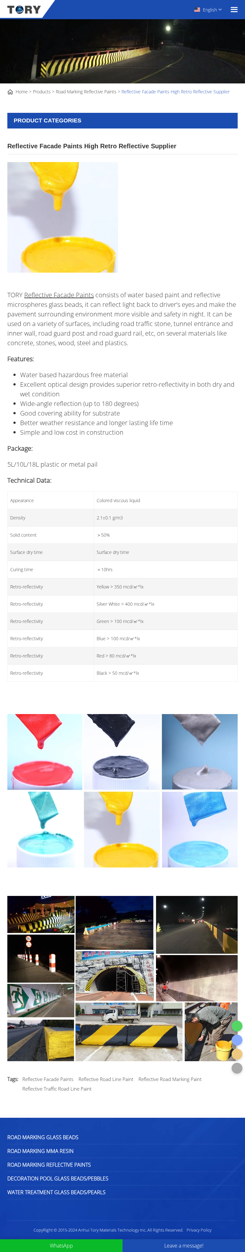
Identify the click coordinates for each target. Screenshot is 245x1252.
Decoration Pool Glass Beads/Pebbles (57, 1178)
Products (42, 92)
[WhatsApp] (237, 1026)
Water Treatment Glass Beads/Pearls (56, 1192)
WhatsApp (61, 1245)
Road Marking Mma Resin (40, 1151)
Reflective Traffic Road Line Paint (57, 1088)
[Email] (237, 1054)
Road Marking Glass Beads (42, 1137)
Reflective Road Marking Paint (170, 1079)
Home (22, 92)
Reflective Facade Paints (59, 295)
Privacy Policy (199, 1230)
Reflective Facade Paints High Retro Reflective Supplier (176, 92)
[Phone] (237, 1040)
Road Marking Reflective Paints (86, 92)
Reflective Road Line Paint (105, 1079)
